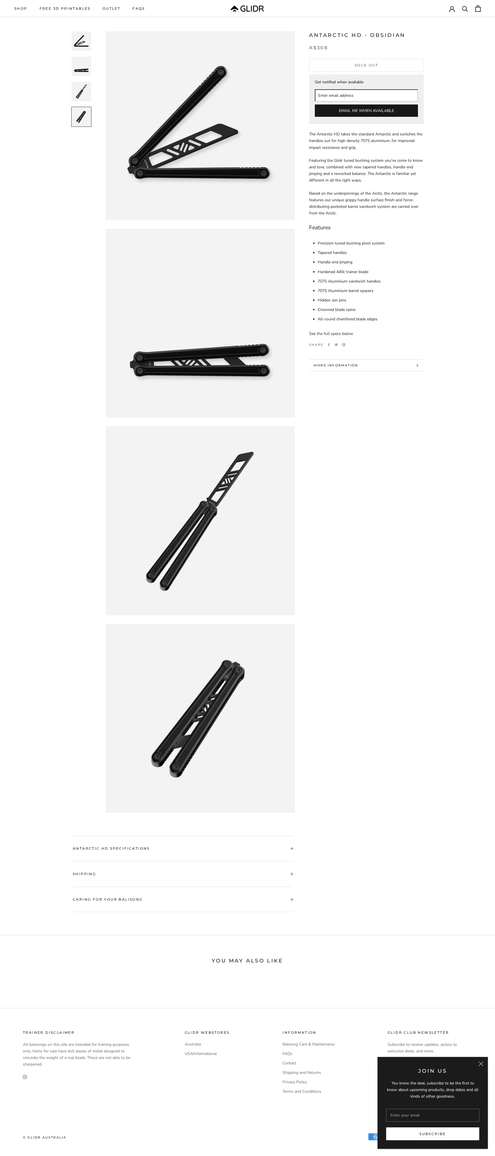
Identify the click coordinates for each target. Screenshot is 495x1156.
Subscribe (432, 1134)
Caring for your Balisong (108, 899)
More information (336, 365)
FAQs (138, 8)
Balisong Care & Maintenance (308, 1044)
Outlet (111, 8)
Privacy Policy (294, 1082)
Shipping (84, 874)
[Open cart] (478, 8)
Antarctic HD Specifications (111, 848)
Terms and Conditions (301, 1091)
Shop (21, 8)
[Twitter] (336, 344)
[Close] (481, 1063)
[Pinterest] (343, 344)
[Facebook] (329, 344)
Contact (289, 1063)
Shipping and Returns (301, 1072)
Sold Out (366, 65)
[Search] (465, 8)
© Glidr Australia (44, 1137)
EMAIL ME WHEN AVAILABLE (366, 110)
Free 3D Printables (65, 8)
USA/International (201, 1053)
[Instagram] (25, 1077)
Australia (193, 1044)
